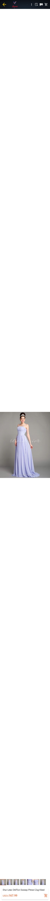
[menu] (31, 4)
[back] (4, 4)
